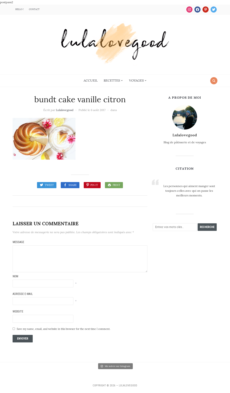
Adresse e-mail (23, 294)
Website (18, 311)
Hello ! (19, 9)
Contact (34, 9)
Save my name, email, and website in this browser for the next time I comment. (63, 329)
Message (18, 242)
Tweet (49, 185)
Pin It (94, 185)
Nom (15, 276)
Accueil (91, 80)
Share (72, 185)
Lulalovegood (64, 110)
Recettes (112, 80)
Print (116, 185)
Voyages (136, 80)
